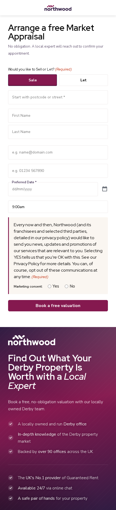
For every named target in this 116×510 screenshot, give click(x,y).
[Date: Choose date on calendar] (104, 189)
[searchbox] (58, 97)
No (72, 286)
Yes (56, 286)
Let (83, 80)
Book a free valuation (58, 306)
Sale (33, 80)
